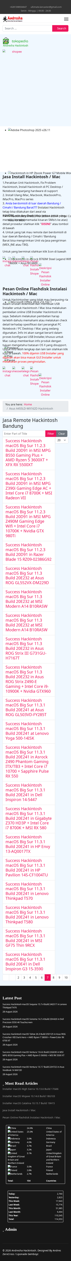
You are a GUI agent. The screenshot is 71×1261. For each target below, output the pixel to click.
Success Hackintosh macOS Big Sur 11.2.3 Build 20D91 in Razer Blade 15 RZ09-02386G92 (29, 552)
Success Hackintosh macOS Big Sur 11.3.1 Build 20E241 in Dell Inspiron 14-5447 (25, 792)
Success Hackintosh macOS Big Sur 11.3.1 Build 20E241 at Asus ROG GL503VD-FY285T (26, 707)
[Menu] (66, 19)
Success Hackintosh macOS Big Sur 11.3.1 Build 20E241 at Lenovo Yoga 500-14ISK (27, 731)
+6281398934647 (18, 7)
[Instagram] (38, 3)
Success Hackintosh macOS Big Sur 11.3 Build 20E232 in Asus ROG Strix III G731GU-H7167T (26, 648)
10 (66, 977)
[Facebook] (27, 3)
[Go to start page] (6, 977)
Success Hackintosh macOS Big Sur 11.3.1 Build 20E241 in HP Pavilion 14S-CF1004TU (27, 868)
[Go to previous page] (12, 977)
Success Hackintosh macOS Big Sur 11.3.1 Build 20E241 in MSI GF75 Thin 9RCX (25, 938)
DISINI (45, 224)
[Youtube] (33, 3)
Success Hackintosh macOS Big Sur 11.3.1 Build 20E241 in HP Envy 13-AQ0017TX (28, 844)
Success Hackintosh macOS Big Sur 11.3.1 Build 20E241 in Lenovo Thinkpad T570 (27, 891)
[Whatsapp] (43, 3)
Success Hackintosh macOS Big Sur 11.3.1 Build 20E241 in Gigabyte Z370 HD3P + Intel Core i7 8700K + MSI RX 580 (29, 818)
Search (61, 28)
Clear (61, 434)
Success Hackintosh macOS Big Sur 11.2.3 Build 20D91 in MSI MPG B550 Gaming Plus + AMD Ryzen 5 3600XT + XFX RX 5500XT (28, 453)
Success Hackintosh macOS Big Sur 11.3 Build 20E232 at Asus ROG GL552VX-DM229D (27, 576)
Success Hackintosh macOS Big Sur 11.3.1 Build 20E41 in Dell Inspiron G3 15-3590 (25, 962)
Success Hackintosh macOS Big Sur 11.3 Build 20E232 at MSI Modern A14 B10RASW (27, 599)
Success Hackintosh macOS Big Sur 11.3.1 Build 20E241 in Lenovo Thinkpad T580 (27, 915)
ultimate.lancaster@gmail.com (46, 7)
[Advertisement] (35, 90)
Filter (51, 434)
